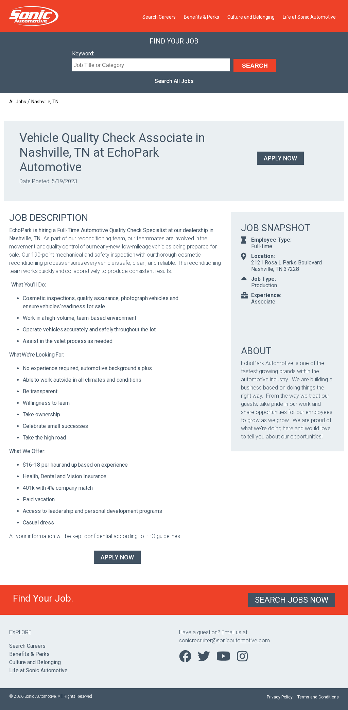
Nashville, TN (44, 101)
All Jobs (17, 101)
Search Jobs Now (291, 600)
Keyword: (83, 53)
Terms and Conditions (318, 697)
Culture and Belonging (251, 17)
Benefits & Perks (201, 17)
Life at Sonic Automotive (309, 17)
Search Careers (159, 17)
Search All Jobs (174, 81)
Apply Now (280, 158)
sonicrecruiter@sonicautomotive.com (224, 640)
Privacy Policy (280, 697)
